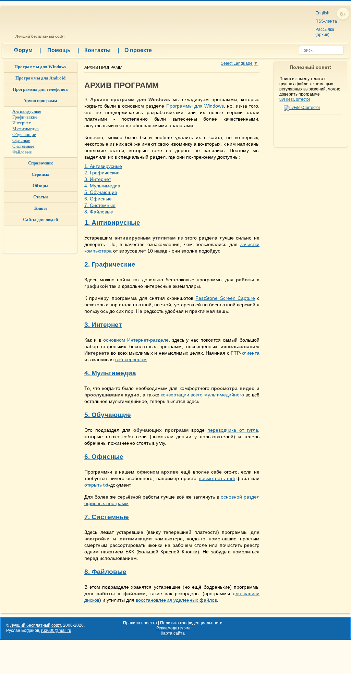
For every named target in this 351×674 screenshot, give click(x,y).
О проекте (138, 50)
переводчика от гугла (232, 430)
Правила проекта (140, 623)
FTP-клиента (245, 353)
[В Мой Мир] (266, 89)
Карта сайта (173, 633)
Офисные (21, 140)
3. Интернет (97, 179)
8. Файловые (98, 212)
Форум (27, 50)
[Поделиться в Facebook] (266, 103)
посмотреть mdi (217, 478)
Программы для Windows (195, 106)
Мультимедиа (25, 128)
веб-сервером (131, 359)
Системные (23, 146)
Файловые (22, 152)
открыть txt (96, 485)
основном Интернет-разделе (136, 340)
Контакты (101, 50)
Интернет (21, 122)
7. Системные (100, 205)
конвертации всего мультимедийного (202, 394)
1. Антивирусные (103, 166)
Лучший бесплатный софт (39, 36)
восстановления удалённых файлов (176, 600)
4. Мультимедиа (102, 185)
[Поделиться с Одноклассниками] (266, 83)
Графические (24, 117)
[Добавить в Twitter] (266, 96)
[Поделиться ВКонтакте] (266, 76)
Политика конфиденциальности (191, 623)
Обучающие (24, 134)
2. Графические (102, 172)
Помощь (63, 50)
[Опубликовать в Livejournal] (266, 110)
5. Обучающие (100, 192)
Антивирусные (26, 111)
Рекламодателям (173, 628)
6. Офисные (98, 198)
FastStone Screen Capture (225, 298)
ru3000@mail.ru (56, 630)
